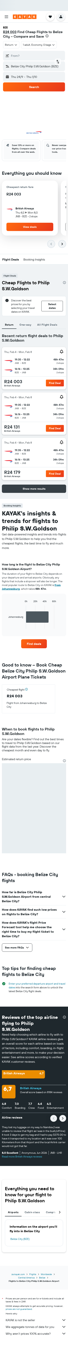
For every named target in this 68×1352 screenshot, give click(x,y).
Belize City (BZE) (19, 1239)
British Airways (30, 1088)
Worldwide (46, 1274)
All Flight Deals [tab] (47, 324)
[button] (6, 17)
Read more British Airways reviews (22, 1156)
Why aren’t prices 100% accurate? (28, 1333)
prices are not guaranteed (19, 1309)
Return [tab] (9, 324)
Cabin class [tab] (32, 1212)
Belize (42, 1277)
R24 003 (9, 32)
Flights (32, 1274)
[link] (34, 643)
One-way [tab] (25, 324)
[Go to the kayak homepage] (24, 16)
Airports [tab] (13, 1212)
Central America (26, 1277)
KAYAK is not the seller (20, 1320)
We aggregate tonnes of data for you (30, 1327)
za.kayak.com (18, 1274)
